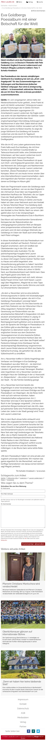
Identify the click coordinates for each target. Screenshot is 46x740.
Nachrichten (13, 5)
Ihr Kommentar (6, 504)
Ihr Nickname (5, 488)
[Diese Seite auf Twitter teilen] (38, 731)
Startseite (4, 5)
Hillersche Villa (12, 478)
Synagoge (10, 480)
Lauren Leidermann (36, 478)
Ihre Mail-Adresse (7, 494)
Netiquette (4, 540)
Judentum (23, 478)
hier (26, 538)
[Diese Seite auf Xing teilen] (33, 731)
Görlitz (3, 478)
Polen (3, 480)
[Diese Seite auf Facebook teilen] (28, 731)
